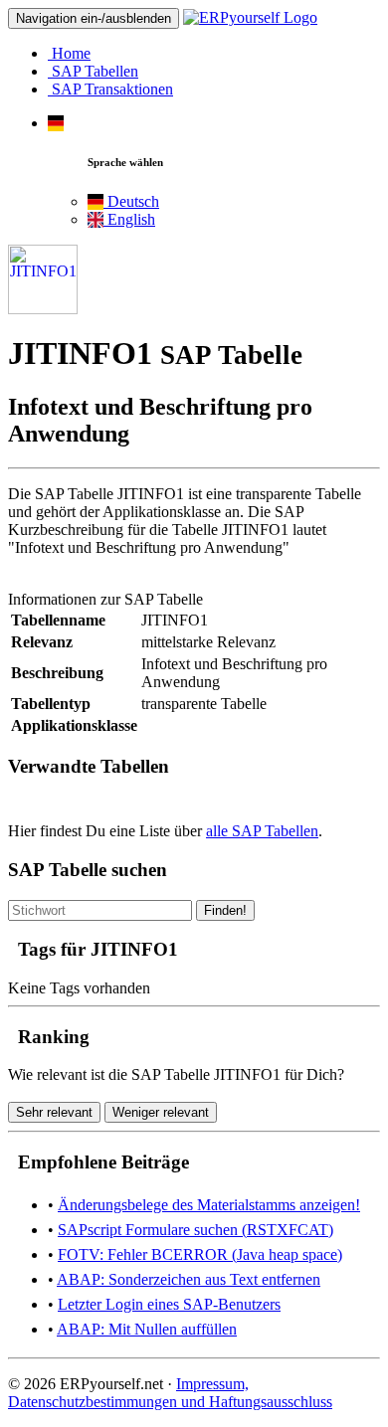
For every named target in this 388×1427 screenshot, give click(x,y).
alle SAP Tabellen (262, 830)
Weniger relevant (160, 1112)
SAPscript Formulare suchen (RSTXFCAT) (195, 1229)
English (129, 219)
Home (69, 53)
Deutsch (131, 201)
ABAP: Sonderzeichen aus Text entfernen (188, 1279)
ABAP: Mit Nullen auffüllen (147, 1329)
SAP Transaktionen (110, 89)
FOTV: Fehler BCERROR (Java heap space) (200, 1254)
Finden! (225, 910)
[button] (56, 122)
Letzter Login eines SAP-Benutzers (169, 1304)
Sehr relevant (54, 1112)
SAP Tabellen (93, 71)
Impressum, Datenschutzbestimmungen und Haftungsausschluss (170, 1392)
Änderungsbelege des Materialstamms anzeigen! (209, 1204)
